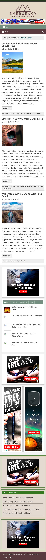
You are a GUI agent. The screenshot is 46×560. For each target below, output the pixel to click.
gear (41, 186)
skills (33, 113)
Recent (6, 302)
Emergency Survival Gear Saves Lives (22, 119)
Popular (14, 302)
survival (38, 113)
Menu (7, 31)
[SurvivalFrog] (23, 282)
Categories (23, 302)
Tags (31, 302)
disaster (21, 186)
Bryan (5, 49)
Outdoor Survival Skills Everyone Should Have (20, 44)
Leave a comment (10, 113)
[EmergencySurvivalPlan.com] (23, 17)
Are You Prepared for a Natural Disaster (18, 502)
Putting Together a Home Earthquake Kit (18, 505)
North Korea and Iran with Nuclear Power (18, 498)
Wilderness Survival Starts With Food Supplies (22, 195)
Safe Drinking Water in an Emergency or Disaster (21, 509)
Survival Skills (14, 49)
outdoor (28, 113)
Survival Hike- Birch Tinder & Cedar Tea (27, 316)
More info (6, 108)
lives (3, 188)
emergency (29, 186)
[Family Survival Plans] (23, 369)
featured (22, 113)
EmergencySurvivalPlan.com (17, 554)
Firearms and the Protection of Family (17, 513)
